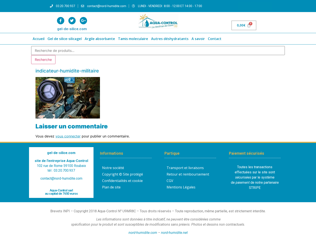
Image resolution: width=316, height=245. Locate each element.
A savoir (198, 38)
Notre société (113, 167)
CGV (170, 180)
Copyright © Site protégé (122, 174)
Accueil (38, 38)
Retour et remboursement (188, 174)
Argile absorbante (100, 38)
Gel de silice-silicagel (65, 38)
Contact (214, 38)
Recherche (43, 59)
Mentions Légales (181, 187)
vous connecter (68, 136)
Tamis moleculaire (133, 38)
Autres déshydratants (170, 38)
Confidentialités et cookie (122, 180)
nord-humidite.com (143, 233)
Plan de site (111, 187)
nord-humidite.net (174, 233)
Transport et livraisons (185, 167)
